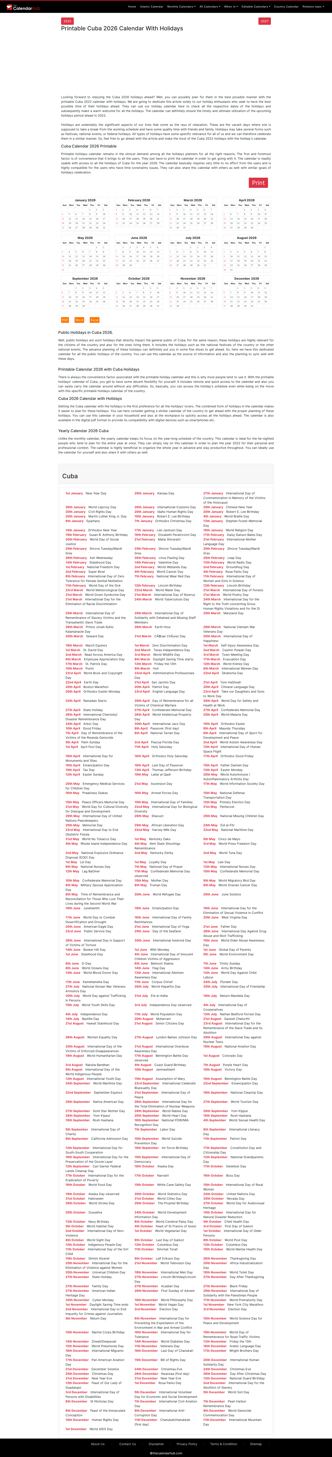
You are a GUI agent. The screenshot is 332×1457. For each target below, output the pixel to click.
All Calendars (209, 6)
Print (258, 182)
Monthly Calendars (180, 6)
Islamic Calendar (152, 6)
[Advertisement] (166, 65)
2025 (67, 21)
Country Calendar (286, 6)
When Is (230, 6)
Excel (95, 320)
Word (79, 320)
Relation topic (312, 6)
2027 (264, 21)
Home (132, 6)
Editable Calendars (255, 6)
